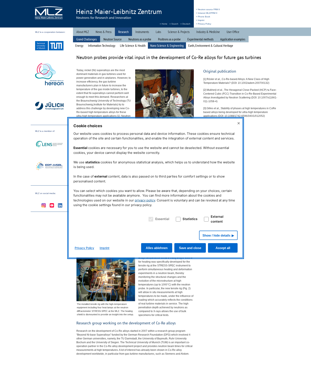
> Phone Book (203, 16)
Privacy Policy (84, 248)
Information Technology (101, 45)
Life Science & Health (133, 45)
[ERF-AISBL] (49, 166)
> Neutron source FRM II (208, 9)
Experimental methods (200, 39)
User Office (233, 32)
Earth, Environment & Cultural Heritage (210, 45)
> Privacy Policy (203, 24)
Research (123, 32)
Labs (158, 32)
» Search (173, 24)
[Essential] (150, 219)
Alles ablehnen (157, 248)
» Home (163, 24)
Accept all (223, 248)
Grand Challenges (86, 39)
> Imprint (200, 20)
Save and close (190, 248)
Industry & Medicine (208, 32)
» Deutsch (185, 24)
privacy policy (145, 200)
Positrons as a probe (169, 39)
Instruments (142, 32)
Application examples (232, 39)
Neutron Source (112, 39)
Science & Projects (179, 32)
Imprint (104, 248)
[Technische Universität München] (49, 46)
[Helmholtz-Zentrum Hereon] (49, 74)
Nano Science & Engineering (167, 45)
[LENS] (49, 144)
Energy (79, 45)
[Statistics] (177, 219)
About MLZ (82, 32)
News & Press (103, 32)
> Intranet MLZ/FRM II (206, 13)
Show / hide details (216, 235)
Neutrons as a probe (139, 39)
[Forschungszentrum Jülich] (49, 106)
